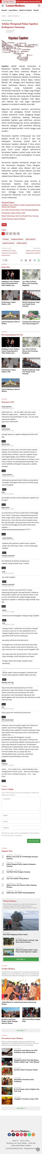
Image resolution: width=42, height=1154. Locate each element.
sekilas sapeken (22, 243)
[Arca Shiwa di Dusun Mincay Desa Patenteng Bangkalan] (31, 274)
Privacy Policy (25, 1141)
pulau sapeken (30, 239)
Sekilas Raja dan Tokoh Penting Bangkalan (20, 893)
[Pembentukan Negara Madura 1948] (11, 295)
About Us (15, 1141)
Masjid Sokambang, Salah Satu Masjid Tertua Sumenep (20, 216)
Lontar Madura (10, 30)
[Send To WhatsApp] (38, 260)
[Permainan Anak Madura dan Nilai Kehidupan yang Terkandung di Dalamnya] (7, 1052)
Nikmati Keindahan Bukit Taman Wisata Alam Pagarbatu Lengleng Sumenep (27, 951)
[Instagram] (21, 1135)
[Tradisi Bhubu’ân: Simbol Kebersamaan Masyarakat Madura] (21, 989)
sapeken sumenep (8, 243)
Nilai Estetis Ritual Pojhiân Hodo (31, 1020)
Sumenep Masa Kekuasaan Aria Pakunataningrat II (31, 322)
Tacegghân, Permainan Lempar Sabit (26, 1099)
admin (4, 610)
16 (6, 260)
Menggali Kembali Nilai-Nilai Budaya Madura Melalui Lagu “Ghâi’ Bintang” (27, 1061)
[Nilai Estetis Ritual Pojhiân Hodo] (31, 1012)
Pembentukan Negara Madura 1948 (13, 213)
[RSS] (33, 1135)
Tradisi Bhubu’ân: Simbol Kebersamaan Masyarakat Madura (19, 1003)
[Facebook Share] (21, 260)
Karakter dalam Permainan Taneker (26, 1070)
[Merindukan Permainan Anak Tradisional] (7, 1081)
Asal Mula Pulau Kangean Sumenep (18, 872)
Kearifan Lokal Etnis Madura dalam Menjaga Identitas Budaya (10, 1021)
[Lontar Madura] (15, 5)
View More (20, 959)
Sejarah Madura (7, 20)
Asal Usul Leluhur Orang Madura (17, 878)
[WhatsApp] (29, 1135)
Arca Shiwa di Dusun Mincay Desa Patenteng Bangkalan (20, 210)
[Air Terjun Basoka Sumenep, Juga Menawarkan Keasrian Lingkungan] (8, 942)
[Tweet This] (25, 260)
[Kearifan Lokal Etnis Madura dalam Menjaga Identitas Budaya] (11, 1012)
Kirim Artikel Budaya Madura (21, 1145)
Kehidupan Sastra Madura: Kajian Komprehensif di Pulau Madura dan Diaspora (21, 206)
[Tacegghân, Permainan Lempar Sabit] (7, 1101)
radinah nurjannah (8, 555)
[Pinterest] (17, 1135)
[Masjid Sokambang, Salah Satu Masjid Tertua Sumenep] (31, 295)
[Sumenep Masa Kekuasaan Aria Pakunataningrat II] (31, 315)
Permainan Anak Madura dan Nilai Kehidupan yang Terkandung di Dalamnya (25, 1051)
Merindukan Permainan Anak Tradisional (24, 1080)
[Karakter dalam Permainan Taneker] (7, 1071)
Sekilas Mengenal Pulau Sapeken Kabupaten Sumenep (21, 865)
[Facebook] (9, 1135)
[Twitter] (13, 1135)
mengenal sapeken (17, 239)
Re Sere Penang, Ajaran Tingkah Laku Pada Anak (26, 1090)
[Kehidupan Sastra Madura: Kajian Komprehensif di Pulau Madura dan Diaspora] (11, 274)
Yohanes (4, 764)
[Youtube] (25, 1135)
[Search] (39, 5)
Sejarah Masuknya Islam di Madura (13, 219)
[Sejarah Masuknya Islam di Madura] (11, 315)
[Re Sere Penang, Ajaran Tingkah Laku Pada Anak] (7, 1091)
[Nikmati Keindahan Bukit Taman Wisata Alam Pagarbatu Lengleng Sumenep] (8, 951)
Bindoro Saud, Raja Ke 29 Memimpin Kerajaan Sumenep (22, 857)
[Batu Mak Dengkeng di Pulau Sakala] (21, 921)
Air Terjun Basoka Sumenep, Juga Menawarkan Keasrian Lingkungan (27, 941)
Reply (3, 426)
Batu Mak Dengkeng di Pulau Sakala (15, 934)
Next (4, 225)
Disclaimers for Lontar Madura (16, 1143)
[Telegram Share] (34, 260)
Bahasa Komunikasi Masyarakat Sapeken (33, 250)
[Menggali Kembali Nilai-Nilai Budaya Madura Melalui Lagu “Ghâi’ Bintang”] (7, 1062)
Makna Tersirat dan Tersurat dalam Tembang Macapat (21, 886)
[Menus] (3, 5)
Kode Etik (32, 1143)
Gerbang (5, 239)
